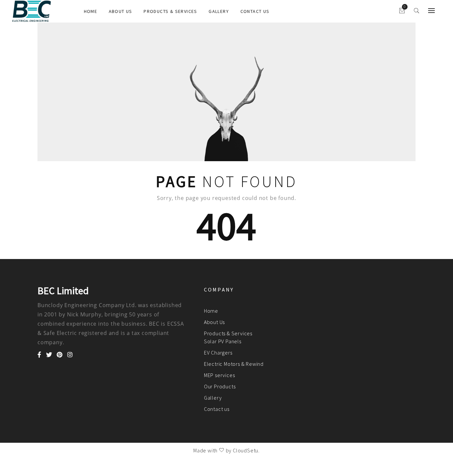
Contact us (255, 11)
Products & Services (170, 11)
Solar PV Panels (222, 341)
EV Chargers (218, 352)
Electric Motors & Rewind (234, 363)
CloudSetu (245, 450)
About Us (120, 11)
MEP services (219, 375)
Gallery (219, 11)
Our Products (220, 386)
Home (90, 11)
